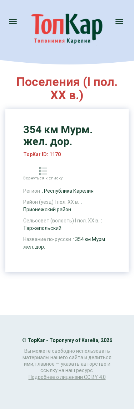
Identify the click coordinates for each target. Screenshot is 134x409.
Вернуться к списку (43, 178)
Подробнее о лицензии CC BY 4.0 (67, 377)
